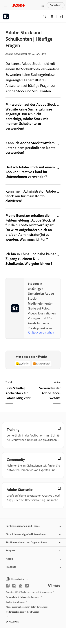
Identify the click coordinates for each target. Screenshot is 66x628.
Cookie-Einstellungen (15, 602)
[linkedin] (27, 586)
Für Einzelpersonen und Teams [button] (23, 526)
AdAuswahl (14, 621)
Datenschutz (11, 597)
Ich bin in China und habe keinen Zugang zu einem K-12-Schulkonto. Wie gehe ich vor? (31, 259)
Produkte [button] (11, 566)
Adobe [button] (9, 558)
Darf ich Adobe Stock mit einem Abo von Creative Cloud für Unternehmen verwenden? (30, 172)
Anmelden (55, 5)
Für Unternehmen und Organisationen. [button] (27, 542)
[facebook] (8, 586)
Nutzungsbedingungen (30, 597)
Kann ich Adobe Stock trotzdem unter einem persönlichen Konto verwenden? (31, 148)
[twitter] (20, 586)
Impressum (47, 592)
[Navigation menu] (5, 5)
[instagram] (14, 586)
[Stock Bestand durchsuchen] (61, 16)
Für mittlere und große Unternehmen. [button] (26, 534)
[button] (42, 5)
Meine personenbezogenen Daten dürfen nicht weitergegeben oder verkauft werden (26, 609)
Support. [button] (11, 550)
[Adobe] (18, 5)
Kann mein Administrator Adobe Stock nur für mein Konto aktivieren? (31, 196)
